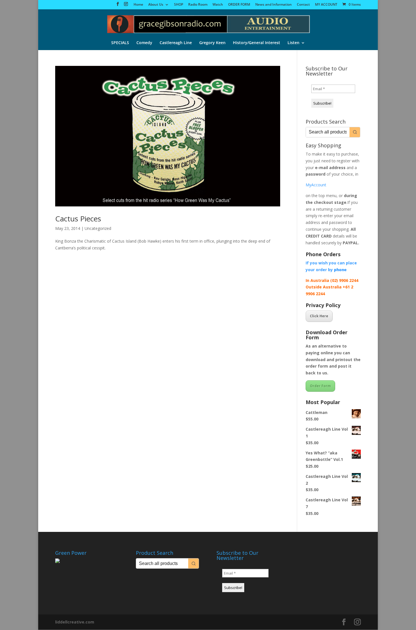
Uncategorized (98, 228)
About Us (155, 5)
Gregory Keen (212, 43)
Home (138, 5)
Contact (303, 5)
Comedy (144, 43)
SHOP (178, 5)
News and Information (273, 5)
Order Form (320, 385)
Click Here (319, 316)
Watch (218, 5)
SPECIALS (120, 43)
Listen (293, 43)
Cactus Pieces (78, 218)
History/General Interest (256, 43)
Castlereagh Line (176, 43)
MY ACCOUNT (326, 5)
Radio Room (197, 5)
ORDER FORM (239, 5)
